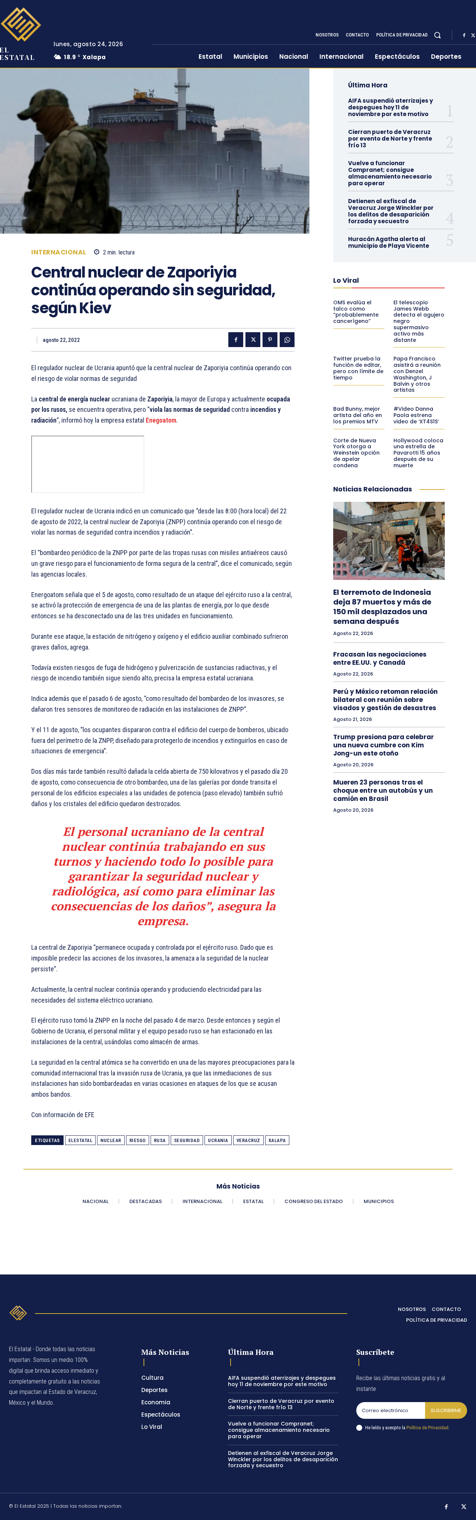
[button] (437, 35)
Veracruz (248, 1140)
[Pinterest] (270, 339)
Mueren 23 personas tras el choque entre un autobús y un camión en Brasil (383, 790)
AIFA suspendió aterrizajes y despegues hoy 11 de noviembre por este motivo (390, 107)
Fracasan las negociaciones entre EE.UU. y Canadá (380, 658)
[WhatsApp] (287, 339)
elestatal (80, 1140)
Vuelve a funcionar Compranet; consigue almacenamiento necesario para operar (390, 173)
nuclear (110, 1140)
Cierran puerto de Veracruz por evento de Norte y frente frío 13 (390, 138)
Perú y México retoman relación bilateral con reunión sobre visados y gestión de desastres (385, 699)
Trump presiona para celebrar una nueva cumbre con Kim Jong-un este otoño (383, 745)
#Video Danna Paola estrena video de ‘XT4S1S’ (416, 415)
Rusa (160, 1140)
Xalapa (277, 1140)
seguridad (187, 1140)
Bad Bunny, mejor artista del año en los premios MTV (357, 415)
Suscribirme (446, 1410)
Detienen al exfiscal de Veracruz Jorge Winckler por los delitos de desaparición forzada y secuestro (391, 211)
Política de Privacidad (427, 1427)
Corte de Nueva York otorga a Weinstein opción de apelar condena (356, 453)
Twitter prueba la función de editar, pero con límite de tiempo (358, 368)
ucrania (218, 1140)
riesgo (137, 1140)
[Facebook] (464, 35)
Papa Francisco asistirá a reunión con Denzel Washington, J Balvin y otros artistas (417, 374)
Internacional (58, 252)
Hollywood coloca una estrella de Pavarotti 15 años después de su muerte (418, 453)
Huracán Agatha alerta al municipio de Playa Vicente (388, 242)
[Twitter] (252, 339)
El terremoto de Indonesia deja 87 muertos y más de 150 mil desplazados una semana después (382, 606)
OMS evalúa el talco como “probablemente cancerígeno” (356, 312)
